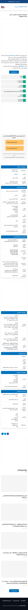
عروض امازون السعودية (12, 142)
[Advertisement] (14, 118)
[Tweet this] (5, 434)
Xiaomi (12, 55)
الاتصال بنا (23, 600)
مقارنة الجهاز (14, 72)
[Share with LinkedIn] (2, 434)
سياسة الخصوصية (7, 600)
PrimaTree (22, 605)
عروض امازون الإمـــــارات (12, 148)
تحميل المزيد (14, 590)
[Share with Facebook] (8, 434)
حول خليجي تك (16, 600)
